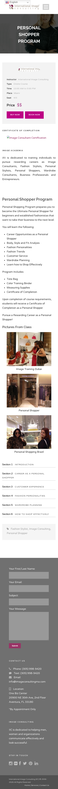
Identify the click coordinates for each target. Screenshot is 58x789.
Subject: (13, 595)
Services (34, 785)
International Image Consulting (33, 79)
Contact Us (44, 785)
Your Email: (15, 582)
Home (27, 785)
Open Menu (46, 7)
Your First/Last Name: (22, 568)
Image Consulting (39, 528)
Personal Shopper (17, 533)
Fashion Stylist (19, 528)
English (13, 2)
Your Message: (17, 608)
